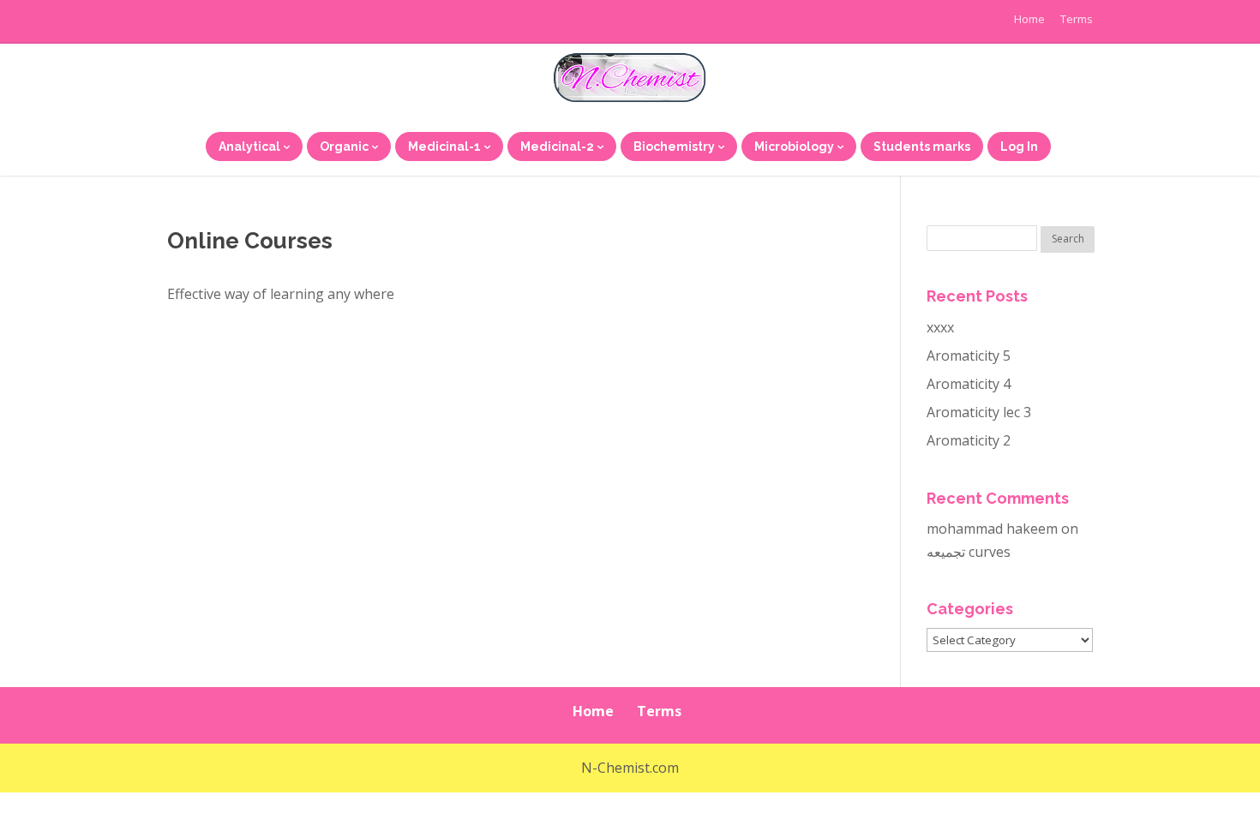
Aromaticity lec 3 (979, 412)
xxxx (940, 327)
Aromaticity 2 (969, 440)
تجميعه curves (969, 551)
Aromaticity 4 (969, 383)
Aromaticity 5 (969, 355)
